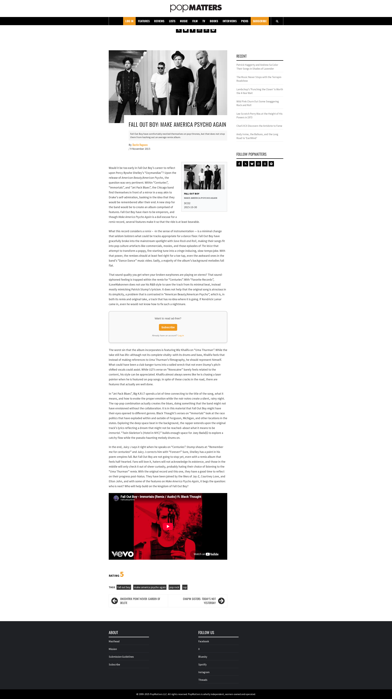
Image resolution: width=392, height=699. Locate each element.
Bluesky (202, 656)
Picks (244, 21)
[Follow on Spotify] (213, 30)
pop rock (174, 587)
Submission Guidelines (121, 656)
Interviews (230, 21)
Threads (202, 680)
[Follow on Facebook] (193, 30)
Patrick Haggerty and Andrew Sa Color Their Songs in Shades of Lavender (257, 66)
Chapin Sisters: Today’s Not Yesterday (199, 601)
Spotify (202, 664)
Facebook (203, 641)
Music (184, 21)
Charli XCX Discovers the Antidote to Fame (259, 126)
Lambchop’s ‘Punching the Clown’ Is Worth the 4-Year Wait (259, 91)
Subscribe (260, 21)
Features (144, 21)
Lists (172, 21)
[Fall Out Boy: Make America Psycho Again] (168, 86)
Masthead (114, 641)
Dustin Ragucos (140, 145)
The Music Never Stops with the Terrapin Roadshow (258, 78)
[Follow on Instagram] (199, 30)
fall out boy (123, 587)
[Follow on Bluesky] (186, 30)
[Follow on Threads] (206, 30)
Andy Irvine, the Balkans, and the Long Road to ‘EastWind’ (257, 136)
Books (214, 21)
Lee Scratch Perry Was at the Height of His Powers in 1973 (259, 115)
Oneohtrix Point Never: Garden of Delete (140, 601)
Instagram (203, 672)
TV (203, 21)
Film (195, 21)
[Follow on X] (179, 30)
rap (185, 587)
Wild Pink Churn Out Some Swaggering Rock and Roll (257, 103)
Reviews (159, 21)
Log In (129, 21)
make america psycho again (150, 587)
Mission (113, 649)
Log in (181, 335)
